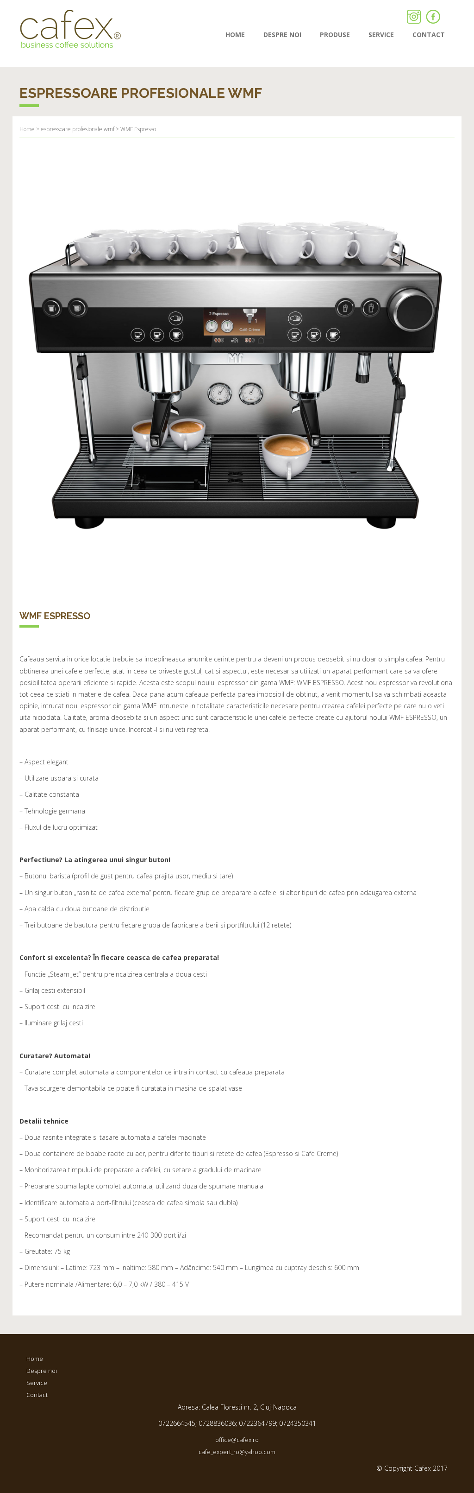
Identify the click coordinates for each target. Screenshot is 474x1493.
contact (428, 34)
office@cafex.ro (237, 1440)
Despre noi (282, 34)
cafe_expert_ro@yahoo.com (237, 1452)
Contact (37, 1395)
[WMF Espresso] (237, 371)
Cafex (70, 29)
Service (381, 34)
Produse (335, 34)
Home (235, 34)
